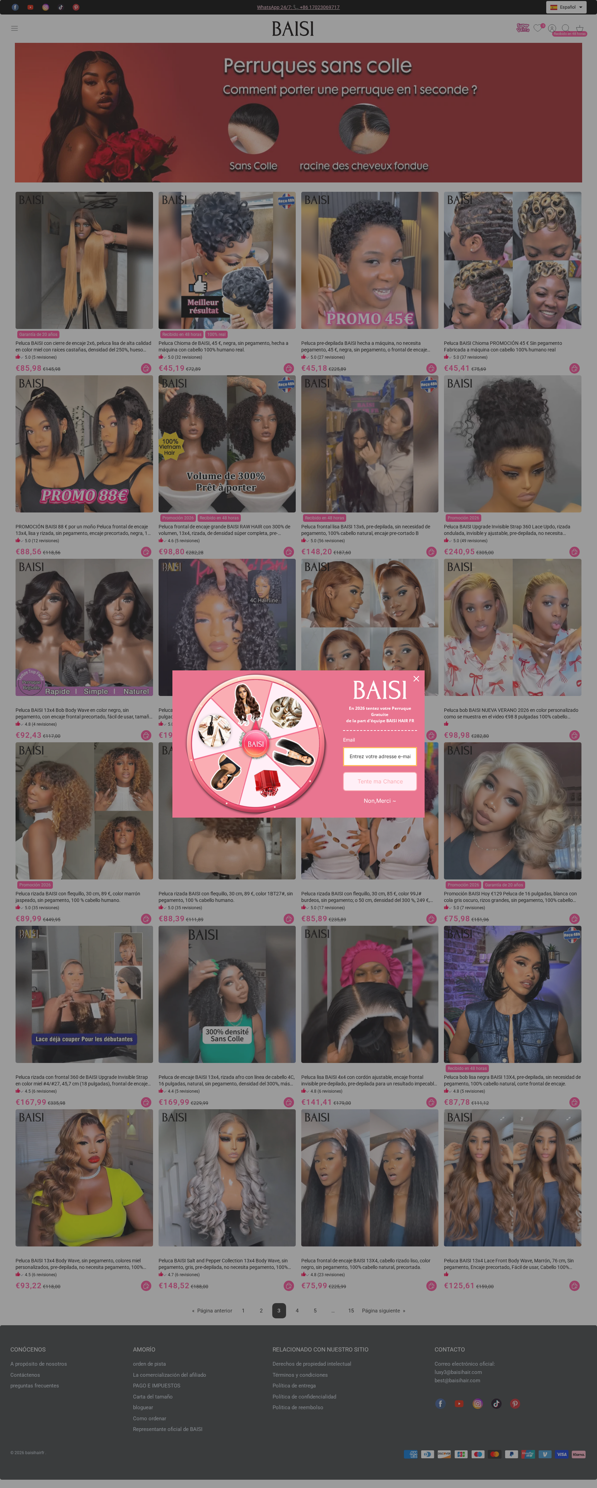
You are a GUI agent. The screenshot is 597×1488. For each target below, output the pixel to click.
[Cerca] (416, 678)
